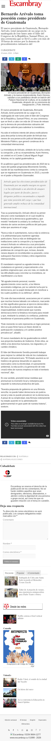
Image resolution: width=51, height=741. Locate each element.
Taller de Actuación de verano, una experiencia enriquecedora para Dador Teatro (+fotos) (31, 592)
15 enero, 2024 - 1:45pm (9, 53)
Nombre (7, 544)
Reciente (9, 573)
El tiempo (23, 720)
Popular (20, 573)
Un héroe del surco (25, 689)
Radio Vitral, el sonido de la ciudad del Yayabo (32, 680)
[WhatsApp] (22, 730)
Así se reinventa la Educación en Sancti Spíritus (31, 700)
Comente (35, 59)
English (32, 720)
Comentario (8, 520)
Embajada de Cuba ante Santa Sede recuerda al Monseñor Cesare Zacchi (31, 580)
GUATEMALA (23, 456)
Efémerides (26, 724)
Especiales (42, 720)
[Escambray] (25, 4)
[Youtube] (27, 730)
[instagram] (32, 730)
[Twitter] (18, 730)
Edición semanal (11, 720)
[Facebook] (13, 730)
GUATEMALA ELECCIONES (12, 459)
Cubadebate (8, 50)
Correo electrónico (12, 552)
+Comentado (33, 573)
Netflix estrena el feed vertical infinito (30, 617)
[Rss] (9, 730)
